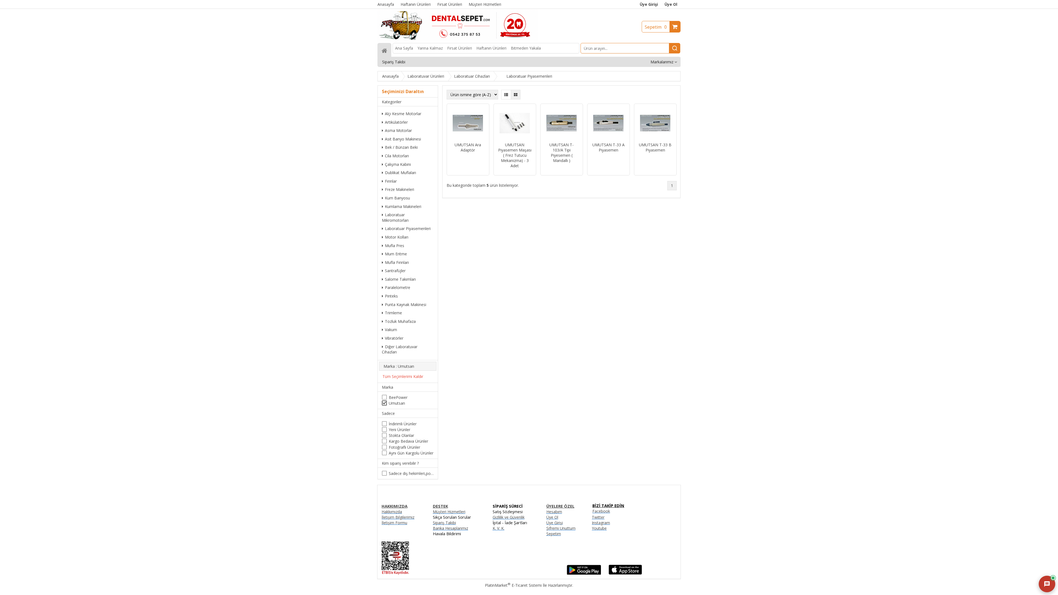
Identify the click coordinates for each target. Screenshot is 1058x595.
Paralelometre (397, 287)
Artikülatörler (396, 122)
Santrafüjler (395, 270)
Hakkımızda (392, 511)
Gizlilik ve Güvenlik (509, 517)
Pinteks (391, 296)
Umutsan (397, 403)
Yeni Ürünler (399, 429)
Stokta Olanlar (401, 435)
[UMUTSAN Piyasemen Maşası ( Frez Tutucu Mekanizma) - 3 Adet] (515, 123)
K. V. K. (498, 528)
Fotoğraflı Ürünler (404, 447)
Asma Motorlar (398, 130)
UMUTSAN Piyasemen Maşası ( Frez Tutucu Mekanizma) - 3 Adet (514, 155)
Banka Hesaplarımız (450, 528)
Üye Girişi (649, 4)
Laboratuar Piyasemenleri (408, 228)
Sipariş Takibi (444, 522)
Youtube (599, 528)
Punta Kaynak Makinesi (405, 304)
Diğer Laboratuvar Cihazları (399, 349)
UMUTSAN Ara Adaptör (468, 147)
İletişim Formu (394, 522)
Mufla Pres (394, 245)
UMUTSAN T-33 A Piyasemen (608, 147)
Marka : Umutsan (399, 366)
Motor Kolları (396, 237)
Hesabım (554, 511)
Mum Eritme (396, 253)
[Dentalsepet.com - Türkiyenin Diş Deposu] (457, 40)
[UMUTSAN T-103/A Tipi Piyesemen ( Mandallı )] (562, 123)
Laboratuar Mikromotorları (395, 217)
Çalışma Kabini (398, 164)
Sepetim (656, 27)
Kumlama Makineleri (403, 206)
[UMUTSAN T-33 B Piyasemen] (655, 123)
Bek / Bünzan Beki (401, 147)
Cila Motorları (397, 155)
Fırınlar (391, 181)
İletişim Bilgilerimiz (398, 517)
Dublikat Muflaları (400, 172)
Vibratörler (394, 338)
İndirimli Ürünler (403, 423)
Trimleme (393, 312)
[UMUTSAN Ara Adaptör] (468, 123)
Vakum (391, 329)
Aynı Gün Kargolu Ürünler (411, 453)
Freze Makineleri (399, 189)
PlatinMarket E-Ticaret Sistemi (513, 585)
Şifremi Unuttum (561, 528)
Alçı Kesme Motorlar (403, 113)
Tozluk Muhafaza (400, 321)
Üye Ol (671, 4)
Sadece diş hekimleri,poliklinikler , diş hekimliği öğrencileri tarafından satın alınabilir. (411, 473)
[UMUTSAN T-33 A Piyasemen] (608, 123)
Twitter (598, 517)
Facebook (601, 511)
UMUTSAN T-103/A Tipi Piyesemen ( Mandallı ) (561, 152)
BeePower (398, 397)
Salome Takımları (400, 279)
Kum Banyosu (397, 198)
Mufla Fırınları (397, 262)
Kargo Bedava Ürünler (408, 441)
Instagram (601, 522)
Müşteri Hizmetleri (449, 511)
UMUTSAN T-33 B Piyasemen (655, 147)
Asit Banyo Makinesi (403, 139)
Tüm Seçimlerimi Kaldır (402, 376)
